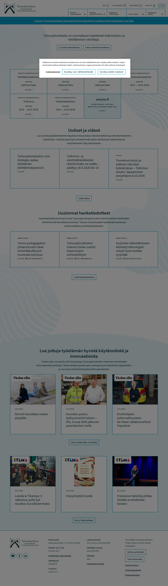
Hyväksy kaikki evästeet (111, 72)
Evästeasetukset (53, 72)
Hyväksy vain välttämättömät (78, 72)
